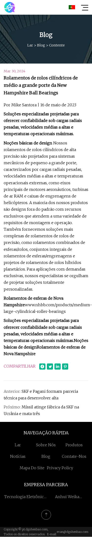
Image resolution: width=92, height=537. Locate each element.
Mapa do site (32, 467)
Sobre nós (46, 444)
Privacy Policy (60, 467)
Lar (30, 45)
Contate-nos (74, 456)
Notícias (18, 456)
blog (41, 45)
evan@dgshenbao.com (72, 532)
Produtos (74, 444)
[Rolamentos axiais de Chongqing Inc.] (9, 7)
